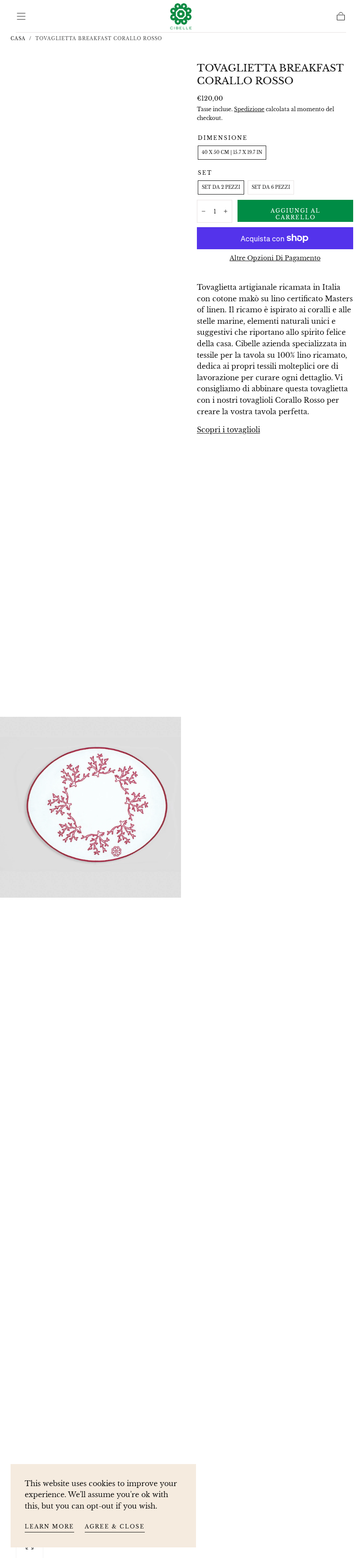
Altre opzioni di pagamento (275, 258)
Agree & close (115, 1526)
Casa (18, 38)
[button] (21, 16)
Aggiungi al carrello (296, 214)
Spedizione (249, 109)
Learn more (49, 1526)
